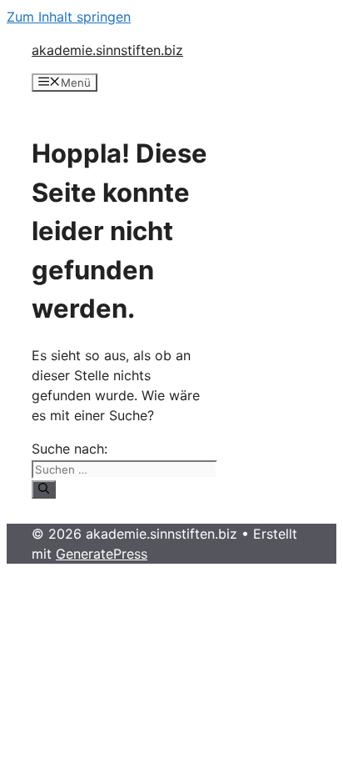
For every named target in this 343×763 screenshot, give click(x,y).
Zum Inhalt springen (69, 16)
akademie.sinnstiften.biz (107, 50)
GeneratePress (101, 553)
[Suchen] (44, 489)
